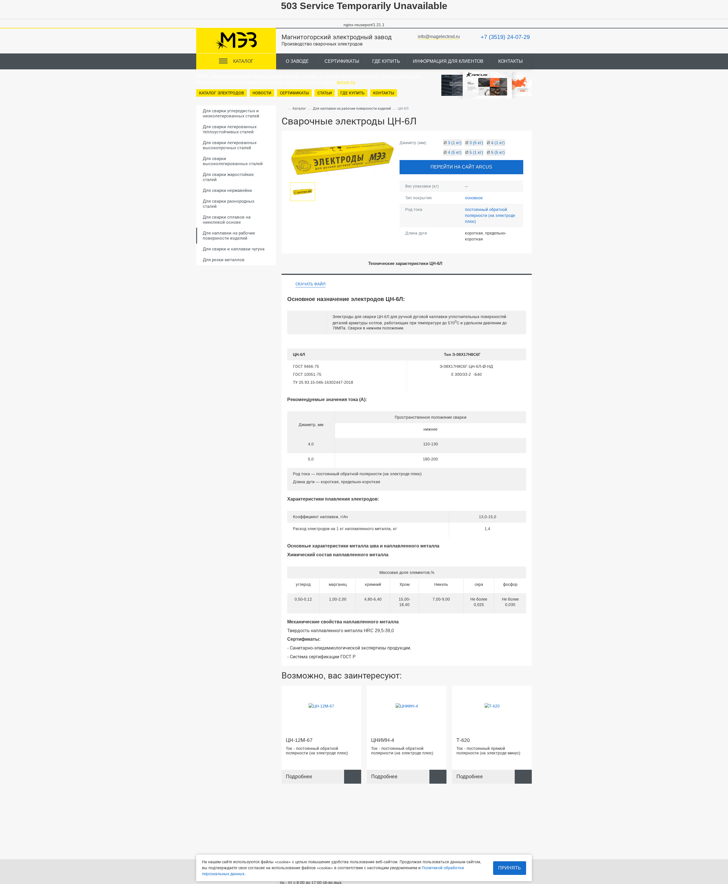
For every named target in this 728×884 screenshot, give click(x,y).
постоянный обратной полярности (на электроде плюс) (490, 215)
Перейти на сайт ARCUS (461, 167)
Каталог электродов (221, 93)
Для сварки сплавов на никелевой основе (227, 220)
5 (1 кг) (474, 152)
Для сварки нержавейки (227, 190)
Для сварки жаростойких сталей (228, 177)
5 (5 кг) (496, 152)
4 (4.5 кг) (421, 692)
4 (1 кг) (496, 142)
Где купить (386, 61)
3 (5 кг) (474, 142)
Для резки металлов (224, 259)
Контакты (510, 61)
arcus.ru (346, 82)
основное (474, 198)
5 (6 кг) (336, 708)
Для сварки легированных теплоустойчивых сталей (230, 129)
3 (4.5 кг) (336, 692)
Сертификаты (341, 61)
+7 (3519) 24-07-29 (505, 37)
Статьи (324, 93)
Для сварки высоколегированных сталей (233, 161)
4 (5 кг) (453, 152)
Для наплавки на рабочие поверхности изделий (229, 235)
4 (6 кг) (336, 700)
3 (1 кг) (453, 142)
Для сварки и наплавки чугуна (233, 248)
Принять (509, 868)
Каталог (299, 109)
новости (262, 93)
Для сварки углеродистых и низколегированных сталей (231, 113)
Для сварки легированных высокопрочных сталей (230, 145)
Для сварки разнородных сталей (228, 204)
